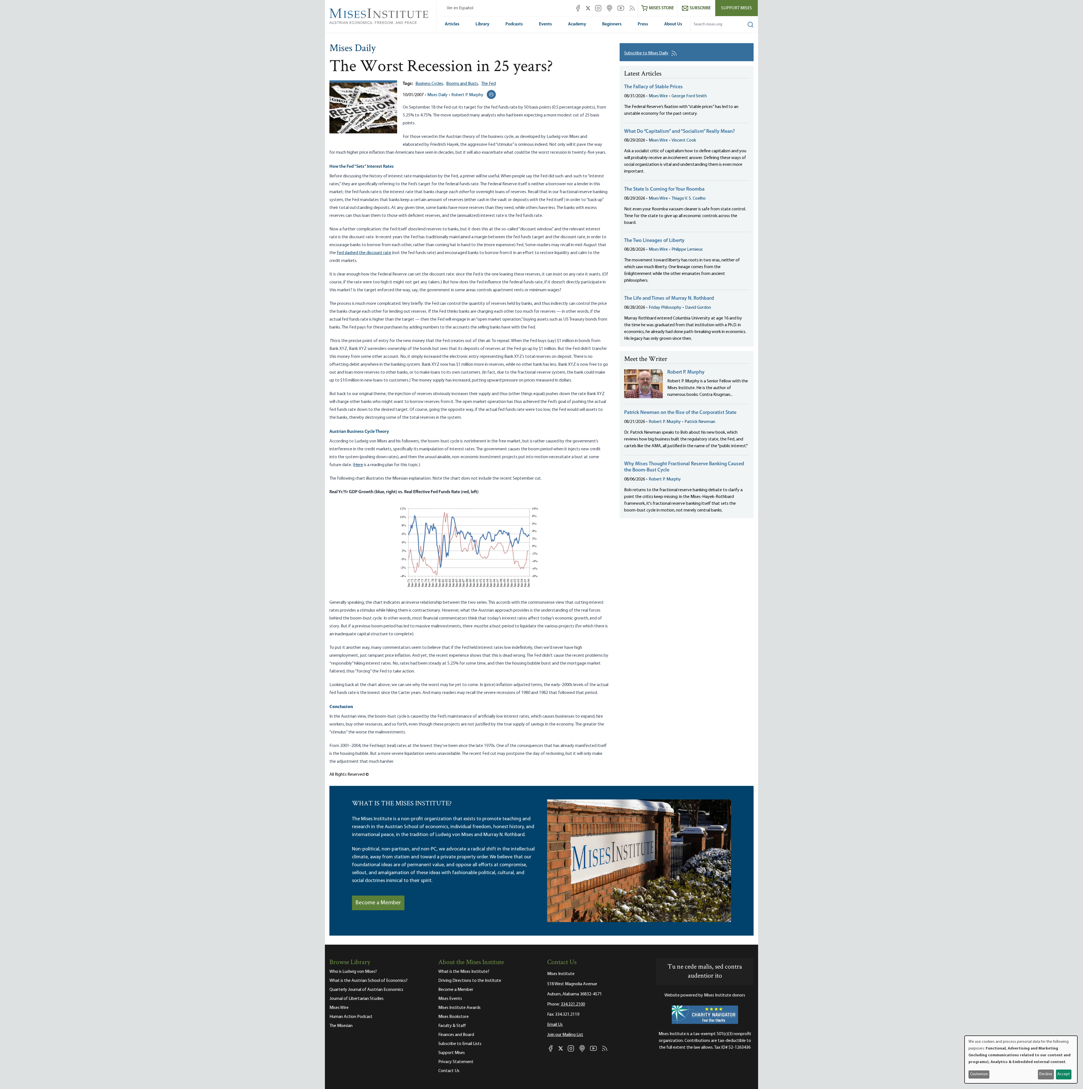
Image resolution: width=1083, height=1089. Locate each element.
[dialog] (1021, 1059)
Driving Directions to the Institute (469, 980)
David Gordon (698, 307)
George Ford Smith (689, 96)
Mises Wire (658, 96)
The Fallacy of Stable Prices (653, 87)
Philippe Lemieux (687, 249)
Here (358, 465)
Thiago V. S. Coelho (689, 198)
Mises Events (450, 999)
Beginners (612, 24)
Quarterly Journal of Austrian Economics (366, 989)
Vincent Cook (684, 140)
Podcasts (514, 24)
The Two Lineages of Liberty (654, 240)
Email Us (555, 1024)
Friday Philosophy (665, 307)
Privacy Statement (456, 1062)
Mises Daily (352, 48)
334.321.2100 (573, 1004)
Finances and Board (456, 1035)
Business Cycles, (429, 83)
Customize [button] (979, 1074)
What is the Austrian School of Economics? (368, 980)
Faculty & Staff (452, 1026)
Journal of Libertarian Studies (356, 999)
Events (545, 24)
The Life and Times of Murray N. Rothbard (669, 298)
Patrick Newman (699, 422)
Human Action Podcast (351, 1017)
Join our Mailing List (565, 1035)
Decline (1045, 1074)
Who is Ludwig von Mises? (353, 971)
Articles (452, 24)
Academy (577, 24)
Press (643, 24)
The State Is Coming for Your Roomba (664, 189)
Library (482, 24)
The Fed (488, 83)
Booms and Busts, (462, 83)
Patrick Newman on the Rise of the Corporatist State (680, 412)
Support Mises (736, 8)
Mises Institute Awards (459, 1008)
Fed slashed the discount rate (364, 253)
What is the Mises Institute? (463, 971)
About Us (673, 24)
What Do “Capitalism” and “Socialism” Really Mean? (679, 131)
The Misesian (341, 1026)
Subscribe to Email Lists (459, 1044)
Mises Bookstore (453, 1017)
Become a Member (378, 903)
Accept (1063, 1074)
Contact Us (448, 1071)
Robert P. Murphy (467, 95)
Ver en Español (460, 8)
